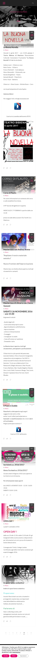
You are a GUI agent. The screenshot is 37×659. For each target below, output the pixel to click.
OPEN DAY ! (8, 521)
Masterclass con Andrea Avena (16, 249)
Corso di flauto (9, 193)
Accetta (6, 656)
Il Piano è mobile (10, 406)
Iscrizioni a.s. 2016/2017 (13, 465)
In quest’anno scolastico (13, 583)
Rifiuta (13, 656)
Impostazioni (23, 656)
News (6, 50)
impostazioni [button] (16, 652)
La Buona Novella (10, 47)
